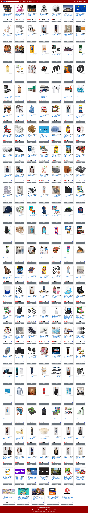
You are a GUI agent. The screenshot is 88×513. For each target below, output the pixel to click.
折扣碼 (34, 1)
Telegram (34, 509)
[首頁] (2, 2)
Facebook (40, 509)
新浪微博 (46, 509)
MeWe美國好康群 (53, 509)
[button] (4, 1)
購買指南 (10, 13)
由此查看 (7, 21)
